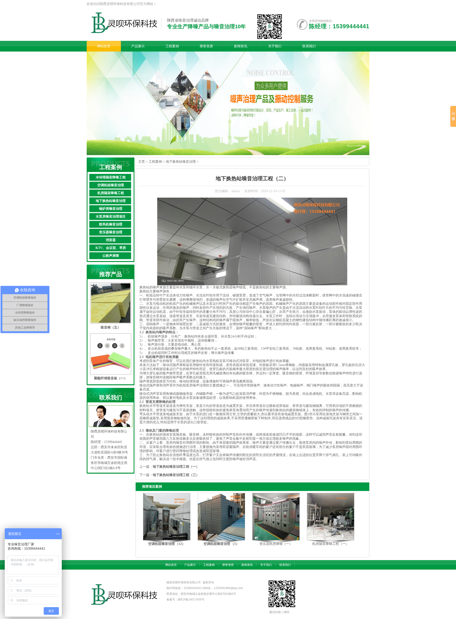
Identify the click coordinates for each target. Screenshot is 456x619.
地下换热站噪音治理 (111, 201)
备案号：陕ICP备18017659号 (185, 599)
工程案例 (155, 161)
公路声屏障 (110, 255)
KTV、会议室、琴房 (110, 248)
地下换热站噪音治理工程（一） (176, 466)
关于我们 (266, 565)
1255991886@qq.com (228, 588)
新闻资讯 (247, 565)
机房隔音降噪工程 (110, 193)
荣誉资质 (228, 565)
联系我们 (285, 565)
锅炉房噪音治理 (110, 208)
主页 (141, 161)
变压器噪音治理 (110, 232)
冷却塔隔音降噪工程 (111, 177)
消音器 (111, 240)
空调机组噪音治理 (110, 185)
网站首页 (171, 565)
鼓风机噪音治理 (110, 224)
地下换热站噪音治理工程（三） (176, 475)
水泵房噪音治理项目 (111, 216)
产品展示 (190, 565)
